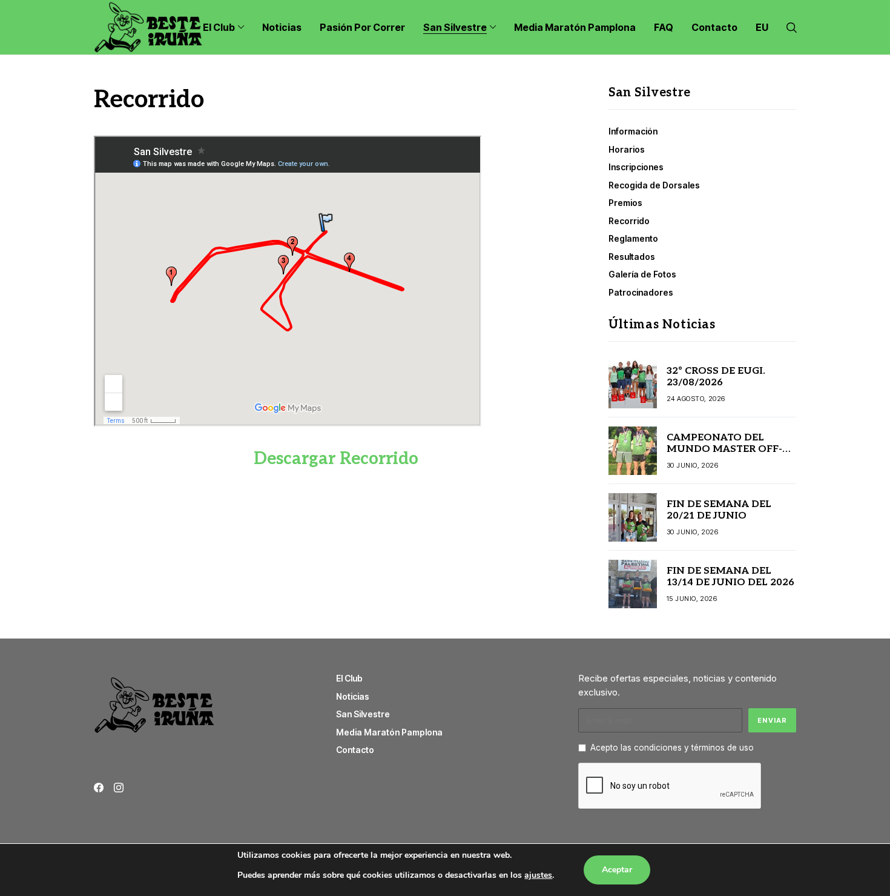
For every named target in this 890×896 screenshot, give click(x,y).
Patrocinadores (640, 292)
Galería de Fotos (642, 274)
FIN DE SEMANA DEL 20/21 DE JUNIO (719, 510)
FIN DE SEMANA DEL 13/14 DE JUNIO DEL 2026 (730, 576)
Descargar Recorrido (336, 459)
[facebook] (99, 787)
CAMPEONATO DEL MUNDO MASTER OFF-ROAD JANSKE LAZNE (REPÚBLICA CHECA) (724, 455)
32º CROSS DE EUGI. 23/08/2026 (716, 376)
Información (633, 131)
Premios (625, 202)
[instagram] (119, 787)
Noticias (352, 696)
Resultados (631, 256)
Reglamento (633, 238)
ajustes (538, 875)
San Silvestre (363, 714)
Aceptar (617, 869)
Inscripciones (636, 167)
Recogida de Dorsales (654, 185)
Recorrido (629, 221)
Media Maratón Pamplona (389, 732)
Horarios (626, 149)
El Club (349, 678)
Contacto (355, 750)
